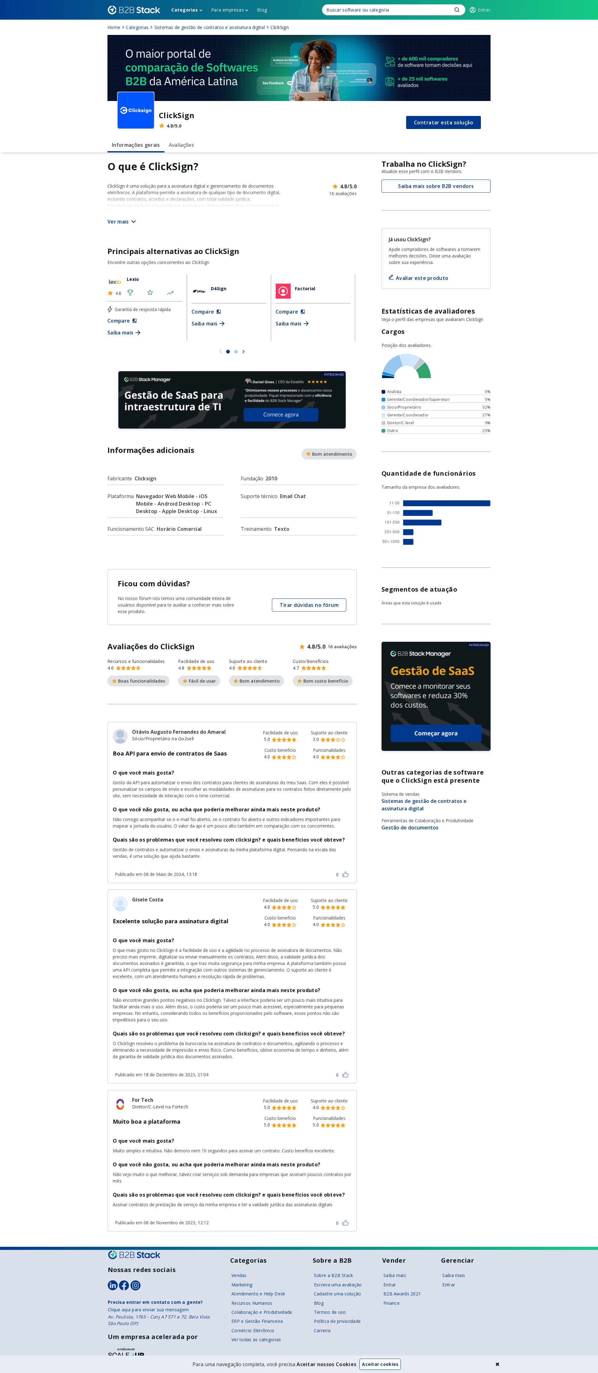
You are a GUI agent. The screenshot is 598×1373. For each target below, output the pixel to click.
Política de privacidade (337, 1321)
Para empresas (227, 10)
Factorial (305, 288)
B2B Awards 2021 (402, 1294)
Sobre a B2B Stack (333, 1275)
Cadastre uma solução (337, 1294)
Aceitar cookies (380, 1364)
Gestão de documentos (410, 827)
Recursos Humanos (251, 1303)
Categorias (184, 10)
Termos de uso (330, 1312)
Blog (262, 10)
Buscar (457, 9)
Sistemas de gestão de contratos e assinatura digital (424, 805)
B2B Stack (134, 1255)
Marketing (242, 1285)
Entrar (389, 1285)
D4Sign (219, 288)
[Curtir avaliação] (345, 874)
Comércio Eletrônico (252, 1330)
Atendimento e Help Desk (258, 1294)
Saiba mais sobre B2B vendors (436, 186)
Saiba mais (394, 1275)
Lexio (133, 279)
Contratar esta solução (443, 122)
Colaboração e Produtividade (261, 1312)
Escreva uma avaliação (338, 1285)
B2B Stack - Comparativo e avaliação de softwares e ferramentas (133, 10)
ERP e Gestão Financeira (257, 1321)
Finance (391, 1303)
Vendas (239, 1275)
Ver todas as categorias (256, 1339)
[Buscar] (393, 10)
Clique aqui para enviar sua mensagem (148, 1310)
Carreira (322, 1330)
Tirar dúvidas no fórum (309, 605)
